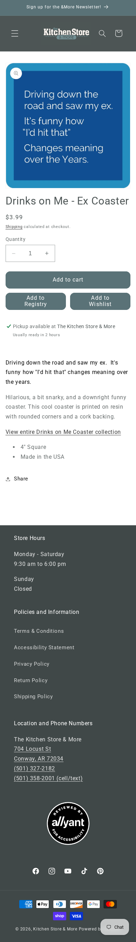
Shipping (14, 226)
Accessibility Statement (44, 647)
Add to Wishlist (100, 301)
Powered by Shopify (100, 929)
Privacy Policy (32, 664)
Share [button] (21, 479)
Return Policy (30, 680)
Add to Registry (35, 301)
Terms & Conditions (39, 631)
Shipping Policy (33, 696)
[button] (15, 33)
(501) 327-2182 (34, 768)
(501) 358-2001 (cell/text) (48, 778)
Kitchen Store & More (55, 929)
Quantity (15, 239)
